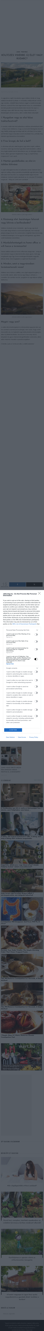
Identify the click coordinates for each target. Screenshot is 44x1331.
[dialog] (22, 665)
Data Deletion (10, 737)
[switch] (36, 634)
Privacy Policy (33, 737)
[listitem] (22, 630)
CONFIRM (13, 730)
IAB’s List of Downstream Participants (24, 624)
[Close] (40, 594)
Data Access (22, 737)
